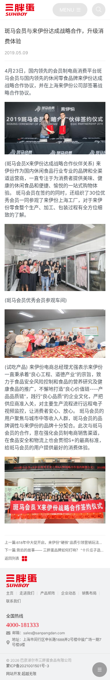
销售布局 (89, 593)
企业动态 (68, 593)
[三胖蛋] (20, 10)
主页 (9, 593)
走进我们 (27, 593)
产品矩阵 (47, 593)
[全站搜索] (98, 9)
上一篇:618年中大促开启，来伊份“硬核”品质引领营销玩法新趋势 (55, 542)
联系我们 (13, 601)
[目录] (70, 9)
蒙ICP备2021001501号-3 (27, 666)
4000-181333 (22, 624)
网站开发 (13, 673)
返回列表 (12, 558)
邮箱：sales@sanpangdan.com (38, 633)
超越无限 (29, 673)
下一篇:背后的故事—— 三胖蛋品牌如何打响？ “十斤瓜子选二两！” (55, 550)
